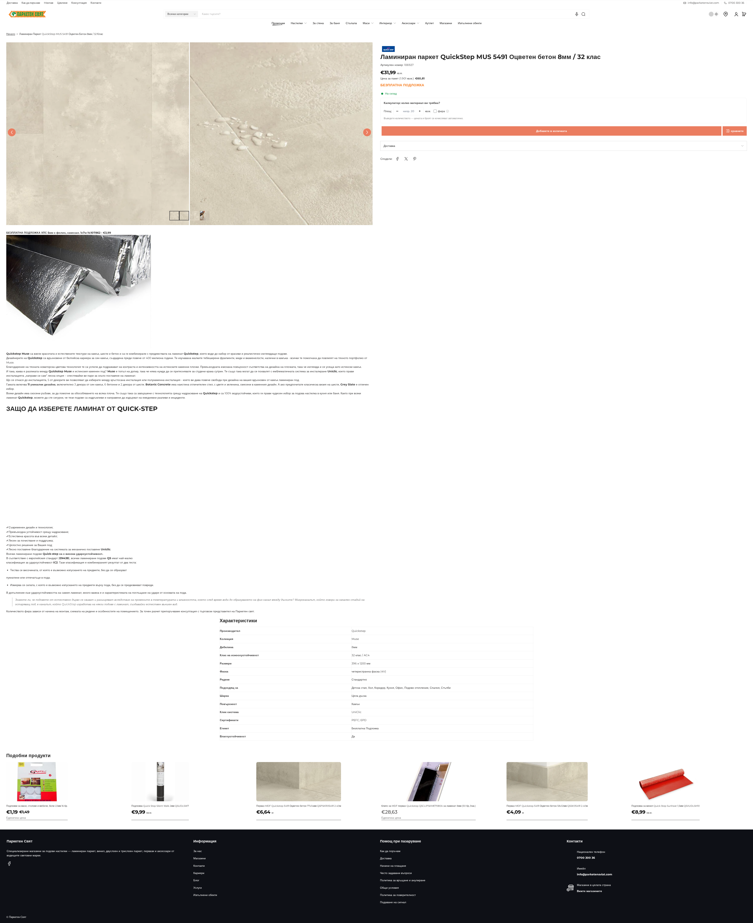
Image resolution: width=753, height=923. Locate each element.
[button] (181, 14)
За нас (197, 851)
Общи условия (389, 887)
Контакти (96, 2)
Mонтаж (48, 2)
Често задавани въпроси (396, 873)
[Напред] (367, 132)
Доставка (12, 2)
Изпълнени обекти (205, 895)
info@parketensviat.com (594, 874)
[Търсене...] (583, 14)
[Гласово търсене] (577, 14)
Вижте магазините (589, 891)
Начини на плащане (393, 866)
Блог (196, 880)
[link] (397, 158)
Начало (10, 34)
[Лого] (27, 14)
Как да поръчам (31, 2)
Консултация (79, 2)
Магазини (199, 858)
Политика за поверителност (398, 895)
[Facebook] (9, 863)
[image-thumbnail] (174, 215)
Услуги (197, 887)
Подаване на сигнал (393, 902)
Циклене (62, 2)
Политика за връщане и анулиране (402, 880)
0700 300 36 (586, 857)
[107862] (78, 293)
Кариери (198, 873)
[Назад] (12, 132)
